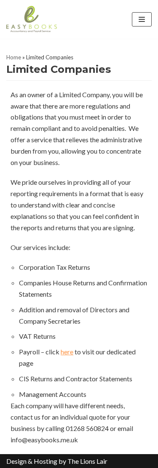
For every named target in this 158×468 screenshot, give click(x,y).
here (67, 352)
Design (16, 461)
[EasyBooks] (31, 19)
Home (13, 57)
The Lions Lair (87, 461)
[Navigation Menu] (142, 19)
